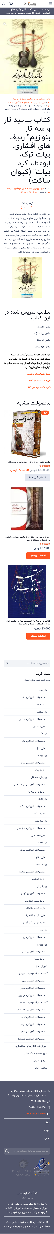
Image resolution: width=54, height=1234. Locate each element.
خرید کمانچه (38, 879)
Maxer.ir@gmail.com (35, 1113)
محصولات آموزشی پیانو (33, 763)
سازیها (23, 1222)
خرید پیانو (39, 770)
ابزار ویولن (42, 944)
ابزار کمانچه (42, 864)
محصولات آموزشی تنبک (32, 806)
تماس (47, 1138)
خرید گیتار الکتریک (35, 901)
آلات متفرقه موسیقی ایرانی (33, 973)
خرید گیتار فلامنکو (35, 908)
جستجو (7, 663)
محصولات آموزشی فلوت (32, 850)
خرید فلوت (39, 857)
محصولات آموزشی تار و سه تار (29, 784)
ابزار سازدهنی (41, 821)
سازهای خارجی (40, 1060)
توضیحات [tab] (27, 203)
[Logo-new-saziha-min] (30, 4)
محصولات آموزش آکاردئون (31, 1009)
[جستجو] (7, 1151)
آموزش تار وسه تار (29, 192)
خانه (48, 99)
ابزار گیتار (43, 886)
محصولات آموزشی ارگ (33, 741)
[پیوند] (3, 3)
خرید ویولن (39, 959)
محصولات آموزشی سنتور (32, 719)
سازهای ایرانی (41, 1068)
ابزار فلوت (43, 842)
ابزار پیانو (43, 755)
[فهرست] (50, 4)
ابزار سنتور (42, 712)
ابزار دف (43, 690)
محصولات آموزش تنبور (33, 981)
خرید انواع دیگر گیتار (34, 922)
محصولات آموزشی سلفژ (33, 1031)
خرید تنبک (39, 813)
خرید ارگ (40, 748)
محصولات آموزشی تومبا (33, 1017)
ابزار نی (44, 930)
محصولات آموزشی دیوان (32, 988)
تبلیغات (46, 1130)
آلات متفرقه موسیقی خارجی (33, 1002)
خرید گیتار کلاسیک (35, 915)
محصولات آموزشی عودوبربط (30, 995)
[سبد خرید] (11, 4)
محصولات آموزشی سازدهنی (30, 828)
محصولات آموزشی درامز (33, 1024)
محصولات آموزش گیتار (33, 893)
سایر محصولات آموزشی (36, 1053)
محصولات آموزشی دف (33, 697)
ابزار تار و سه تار (39, 777)
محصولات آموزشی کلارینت (31, 1039)
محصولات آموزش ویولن (33, 951)
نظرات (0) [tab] (27, 207)
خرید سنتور (39, 726)
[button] (5, 24)
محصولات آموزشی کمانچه (31, 872)
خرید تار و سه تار (36, 792)
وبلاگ (47, 1122)
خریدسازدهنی (38, 835)
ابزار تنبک (43, 799)
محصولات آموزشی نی (34, 937)
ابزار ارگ (43, 733)
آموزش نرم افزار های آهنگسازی (31, 1046)
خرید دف (40, 704)
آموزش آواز (42, 966)
